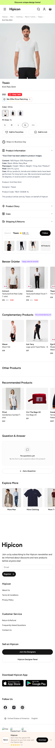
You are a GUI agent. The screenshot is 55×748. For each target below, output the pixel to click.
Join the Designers (27, 652)
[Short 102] (13, 331)
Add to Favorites (16, 132)
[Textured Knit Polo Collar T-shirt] (13, 278)
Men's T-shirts (30, 17)
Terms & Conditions (10, 595)
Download (42, 740)
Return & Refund (9, 620)
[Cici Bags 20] (37, 399)
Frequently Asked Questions (14, 625)
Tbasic (40, 17)
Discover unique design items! (28, 2)
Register (7, 574)
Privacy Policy (7, 600)
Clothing (19, 17)
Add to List (42, 132)
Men (11, 17)
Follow (45, 233)
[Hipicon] (15, 9)
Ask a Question (29, 471)
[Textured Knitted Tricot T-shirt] (37, 278)
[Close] (51, 740)
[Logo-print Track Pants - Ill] (37, 331)
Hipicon (5, 17)
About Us (6, 590)
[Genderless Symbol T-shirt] (13, 399)
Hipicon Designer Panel (28, 659)
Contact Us (7, 630)
